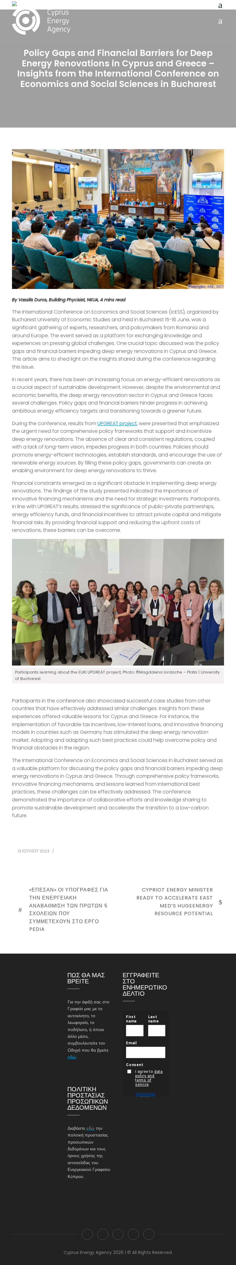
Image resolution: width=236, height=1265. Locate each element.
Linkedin (133, 1234)
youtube (148, 1234)
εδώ (72, 1057)
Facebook (87, 1234)
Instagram (118, 1234)
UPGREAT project (117, 423)
